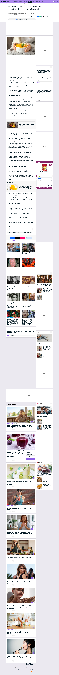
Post (21, 232)
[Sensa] (3, 1)
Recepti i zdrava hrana (20, 6)
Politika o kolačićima (30, 669)
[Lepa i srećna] (33, 667)
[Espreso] (21, 667)
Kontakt (26, 669)
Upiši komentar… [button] (13, 335)
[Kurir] (13, 667)
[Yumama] (41, 667)
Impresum (15, 669)
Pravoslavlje (10, 232)
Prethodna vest (12, 228)
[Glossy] (29, 667)
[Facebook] (25, 672)
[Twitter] (27, 672)
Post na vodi (29, 232)
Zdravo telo (14, 6)
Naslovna (9, 6)
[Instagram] (29, 672)
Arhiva (44, 669)
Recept (25, 232)
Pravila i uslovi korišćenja (20, 669)
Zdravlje (14, 232)
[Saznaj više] (51, 273)
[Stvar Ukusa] (45, 667)
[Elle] (24, 667)
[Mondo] (17, 667)
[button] (33, 16)
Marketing (41, 669)
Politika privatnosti (36, 669)
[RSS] (32, 672)
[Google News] (34, 672)
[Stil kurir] (26, 667)
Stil (11, 226)
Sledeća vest (29, 228)
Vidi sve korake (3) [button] (30, 458)
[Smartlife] (36, 667)
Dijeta (19, 232)
